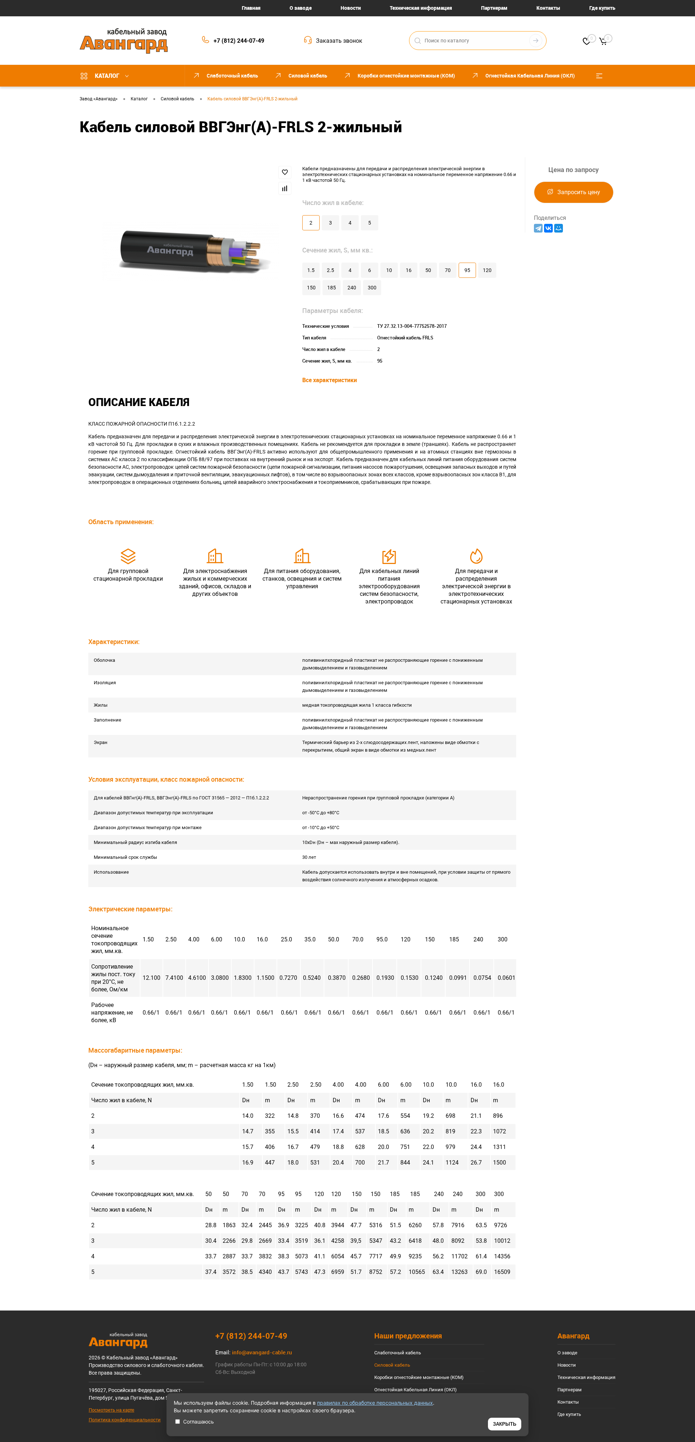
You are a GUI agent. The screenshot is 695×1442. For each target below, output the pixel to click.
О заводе (301, 7)
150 (311, 288)
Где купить (602, 7)
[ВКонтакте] (548, 228)
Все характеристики (329, 380)
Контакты (548, 7)
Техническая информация (421, 7)
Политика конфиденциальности (125, 1419)
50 (428, 270)
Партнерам (494, 7)
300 (372, 288)
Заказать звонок (339, 40)
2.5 (330, 270)
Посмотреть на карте (111, 1410)
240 (352, 288)
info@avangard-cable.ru (262, 1352)
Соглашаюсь (198, 1421)
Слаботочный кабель (397, 1352)
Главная (251, 7)
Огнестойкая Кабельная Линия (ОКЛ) (415, 1389)
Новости (351, 7)
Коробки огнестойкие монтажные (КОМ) (419, 1377)
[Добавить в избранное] (284, 172)
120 (487, 270)
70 (448, 270)
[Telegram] (538, 228)
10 (389, 270)
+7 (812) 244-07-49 (239, 40)
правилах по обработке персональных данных (375, 1403)
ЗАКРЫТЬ (504, 1424)
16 (409, 270)
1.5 (311, 270)
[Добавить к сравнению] (284, 188)
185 (331, 288)
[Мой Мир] (558, 228)
